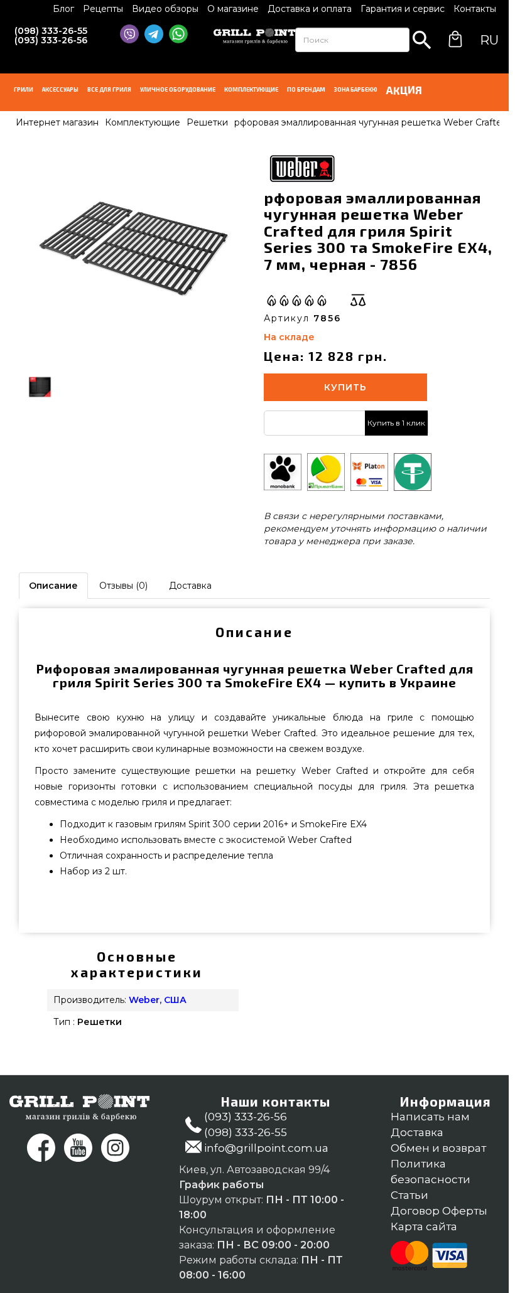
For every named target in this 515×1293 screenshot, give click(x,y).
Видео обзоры (165, 8)
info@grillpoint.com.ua (266, 1148)
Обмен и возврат (438, 1148)
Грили (23, 89)
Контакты (474, 8)
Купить (345, 387)
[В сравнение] (358, 300)
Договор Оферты (439, 1210)
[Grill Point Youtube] (78, 1148)
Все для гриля (109, 89)
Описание (53, 585)
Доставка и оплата (310, 8)
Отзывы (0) (123, 585)
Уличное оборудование (177, 89)
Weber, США (158, 1000)
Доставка (190, 585)
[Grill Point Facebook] (41, 1148)
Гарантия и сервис (402, 8)
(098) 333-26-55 (50, 30)
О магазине (233, 8)
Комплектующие (251, 89)
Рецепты (103, 8)
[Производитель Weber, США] (301, 167)
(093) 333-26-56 (50, 40)
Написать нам (430, 1116)
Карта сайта (424, 1226)
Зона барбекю (355, 89)
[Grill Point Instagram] (115, 1148)
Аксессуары (60, 89)
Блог (63, 8)
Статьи (409, 1195)
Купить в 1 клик (396, 422)
